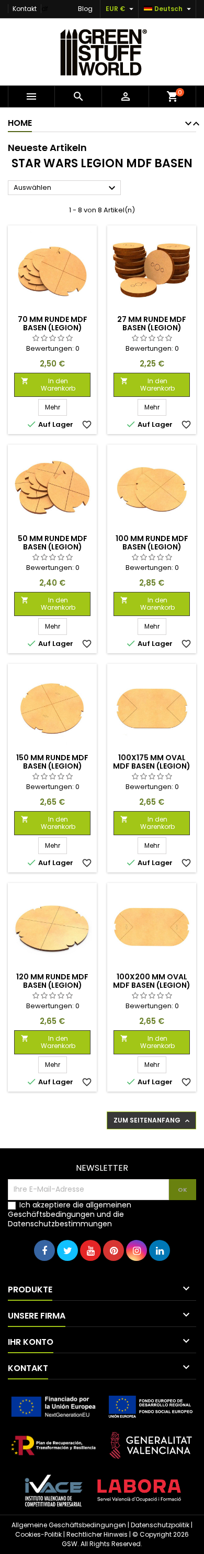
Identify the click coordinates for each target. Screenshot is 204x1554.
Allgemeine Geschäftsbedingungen (69, 1524)
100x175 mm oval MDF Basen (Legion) (151, 761)
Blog (85, 8)
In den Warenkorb (48, 384)
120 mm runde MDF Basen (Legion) (52, 981)
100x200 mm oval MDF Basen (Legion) (151, 981)
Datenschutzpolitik (160, 1524)
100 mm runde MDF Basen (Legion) (152, 542)
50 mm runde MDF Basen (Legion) (52, 542)
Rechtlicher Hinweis (97, 1534)
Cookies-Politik (38, 1534)
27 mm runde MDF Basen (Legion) (151, 323)
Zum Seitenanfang (152, 1120)
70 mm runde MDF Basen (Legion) (52, 323)
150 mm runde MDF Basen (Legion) (52, 761)
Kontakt (25, 8)
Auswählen (66, 188)
